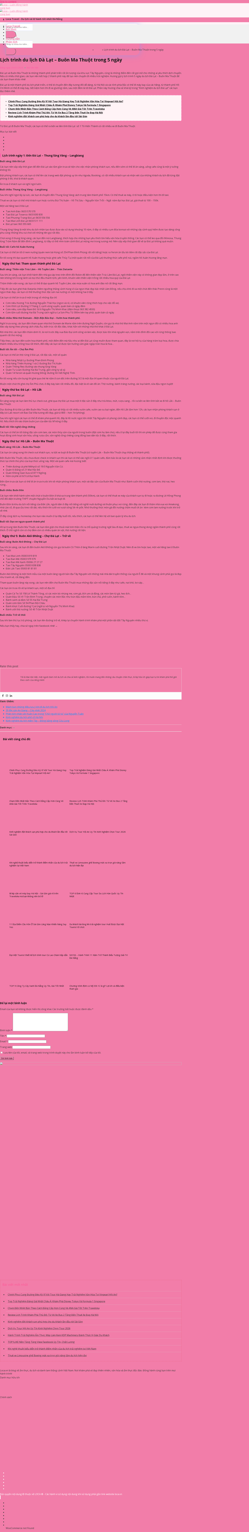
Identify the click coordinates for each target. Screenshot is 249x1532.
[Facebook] (3, 695)
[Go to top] (0, 1497)
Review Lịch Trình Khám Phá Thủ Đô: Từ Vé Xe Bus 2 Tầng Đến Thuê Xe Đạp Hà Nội (55, 112)
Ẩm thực (11, 29)
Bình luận (6, 1030)
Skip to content (8, 1)
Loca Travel (13, 26)
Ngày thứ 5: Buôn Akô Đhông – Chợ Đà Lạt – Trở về (34, 149)
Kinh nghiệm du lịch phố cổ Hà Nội (24, 717)
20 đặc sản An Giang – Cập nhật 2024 (26, 710)
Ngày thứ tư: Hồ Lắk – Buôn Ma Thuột (26, 146)
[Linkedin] (11, 695)
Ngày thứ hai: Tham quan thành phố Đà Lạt (29, 140)
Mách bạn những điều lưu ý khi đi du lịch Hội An (31, 706)
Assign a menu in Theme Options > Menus (30, 1525)
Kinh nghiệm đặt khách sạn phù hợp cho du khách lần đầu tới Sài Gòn (47, 116)
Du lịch (10, 32)
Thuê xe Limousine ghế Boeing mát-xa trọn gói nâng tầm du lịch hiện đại (47, 1355)
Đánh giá (11, 35)
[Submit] (11, 51)
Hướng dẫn (13, 38)
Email (4, 1041)
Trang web (6, 1047)
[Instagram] (7, 695)
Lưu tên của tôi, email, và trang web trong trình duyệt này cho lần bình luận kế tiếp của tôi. (52, 1052)
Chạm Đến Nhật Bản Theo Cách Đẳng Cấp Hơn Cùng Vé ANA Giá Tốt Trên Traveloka (56, 108)
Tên (3, 1035)
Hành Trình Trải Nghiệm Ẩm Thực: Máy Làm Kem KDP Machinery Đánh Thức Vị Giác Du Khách (58, 1335)
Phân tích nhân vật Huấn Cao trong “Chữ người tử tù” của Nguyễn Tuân (45, 713)
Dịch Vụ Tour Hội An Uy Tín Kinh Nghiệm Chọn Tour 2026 (39, 1328)
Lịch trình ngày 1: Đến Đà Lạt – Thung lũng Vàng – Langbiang (39, 137)
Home (88, 49)
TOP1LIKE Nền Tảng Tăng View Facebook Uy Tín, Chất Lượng (41, 1342)
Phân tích (11, 41)
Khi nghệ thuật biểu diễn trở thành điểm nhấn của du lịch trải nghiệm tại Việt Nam (52, 1348)
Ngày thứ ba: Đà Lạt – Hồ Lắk (21, 143)
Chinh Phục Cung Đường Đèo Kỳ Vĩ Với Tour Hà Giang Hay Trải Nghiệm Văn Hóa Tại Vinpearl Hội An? (65, 101)
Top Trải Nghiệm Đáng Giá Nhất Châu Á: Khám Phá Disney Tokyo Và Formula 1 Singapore (59, 105)
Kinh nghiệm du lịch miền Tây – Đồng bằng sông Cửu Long (37, 720)
